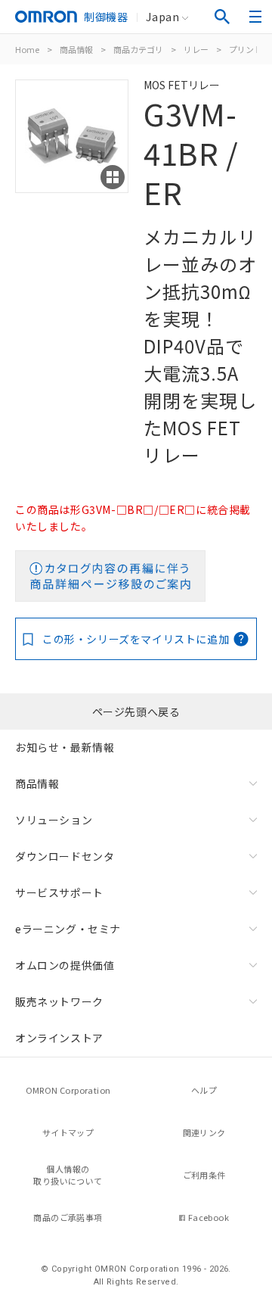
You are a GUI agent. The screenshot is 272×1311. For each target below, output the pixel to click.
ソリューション (53, 819)
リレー (196, 49)
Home (27, 49)
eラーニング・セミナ (68, 928)
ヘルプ (204, 1090)
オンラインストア (59, 1037)
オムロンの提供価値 (64, 965)
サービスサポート (59, 892)
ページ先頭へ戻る (136, 711)
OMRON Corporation (68, 1090)
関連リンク (204, 1132)
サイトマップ (68, 1132)
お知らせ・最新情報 (64, 747)
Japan (162, 16)
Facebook (208, 1217)
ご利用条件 (204, 1175)
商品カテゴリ (138, 49)
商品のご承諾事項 (67, 1217)
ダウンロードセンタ (64, 856)
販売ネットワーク (59, 1001)
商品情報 (76, 49)
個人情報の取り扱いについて (67, 1175)
